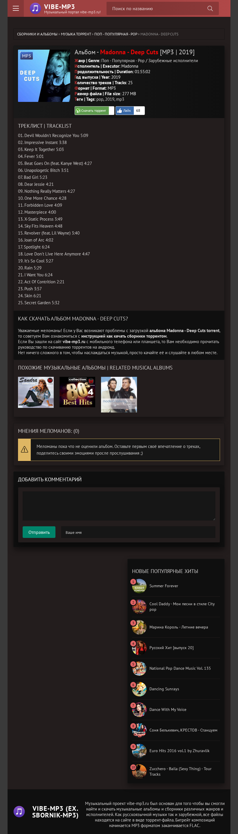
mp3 (120, 99)
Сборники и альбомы (37, 34)
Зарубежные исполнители (173, 60)
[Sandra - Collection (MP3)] (36, 379)
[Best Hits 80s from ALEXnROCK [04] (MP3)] (77, 379)
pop (99, 99)
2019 (109, 99)
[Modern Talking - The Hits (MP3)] (119, 379)
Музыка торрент (76, 34)
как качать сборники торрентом (137, 336)
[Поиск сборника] (210, 8)
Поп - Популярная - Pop (115, 34)
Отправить (39, 532)
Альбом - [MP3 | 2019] (135, 52)
